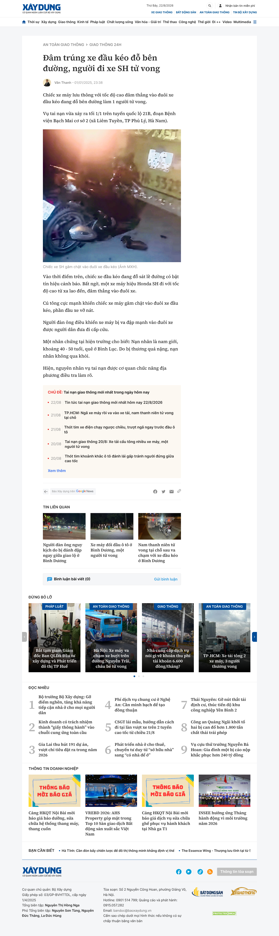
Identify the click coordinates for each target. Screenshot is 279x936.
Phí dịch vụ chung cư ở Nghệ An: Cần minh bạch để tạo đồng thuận (142, 705)
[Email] (171, 491)
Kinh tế (83, 22)
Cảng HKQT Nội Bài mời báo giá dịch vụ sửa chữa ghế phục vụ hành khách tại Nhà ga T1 (166, 820)
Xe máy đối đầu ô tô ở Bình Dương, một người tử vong (111, 550)
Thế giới (204, 22)
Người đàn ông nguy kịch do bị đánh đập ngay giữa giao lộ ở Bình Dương (62, 552)
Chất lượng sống (120, 22)
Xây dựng (48, 22)
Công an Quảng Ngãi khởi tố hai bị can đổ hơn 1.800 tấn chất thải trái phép (218, 727)
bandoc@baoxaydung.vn (132, 910)
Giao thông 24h (105, 45)
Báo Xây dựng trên (63, 491)
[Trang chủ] (24, 22)
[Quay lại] (46, 491)
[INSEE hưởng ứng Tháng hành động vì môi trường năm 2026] (225, 791)
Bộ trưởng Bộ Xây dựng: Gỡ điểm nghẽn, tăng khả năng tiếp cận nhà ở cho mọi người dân (67, 704)
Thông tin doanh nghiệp (53, 769)
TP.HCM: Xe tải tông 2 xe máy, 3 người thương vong (224, 661)
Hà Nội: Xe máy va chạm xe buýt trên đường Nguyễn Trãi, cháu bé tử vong (111, 658)
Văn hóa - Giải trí (148, 22)
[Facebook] (155, 491)
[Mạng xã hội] (200, 871)
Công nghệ (187, 22)
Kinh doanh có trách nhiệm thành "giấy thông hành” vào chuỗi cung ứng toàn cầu (66, 727)
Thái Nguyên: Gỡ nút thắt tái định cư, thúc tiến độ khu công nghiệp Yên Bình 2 (218, 705)
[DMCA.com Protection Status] (224, 913)
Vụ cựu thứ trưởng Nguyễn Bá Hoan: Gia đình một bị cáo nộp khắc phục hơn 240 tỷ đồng (220, 750)
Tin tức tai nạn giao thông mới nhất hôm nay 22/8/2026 (114, 402)
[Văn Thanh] (47, 83)
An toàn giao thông (214, 12)
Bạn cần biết (41, 851)
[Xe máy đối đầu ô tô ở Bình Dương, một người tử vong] (111, 526)
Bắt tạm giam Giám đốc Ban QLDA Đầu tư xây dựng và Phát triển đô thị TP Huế (54, 658)
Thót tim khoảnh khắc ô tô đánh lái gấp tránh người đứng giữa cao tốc (119, 458)
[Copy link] (179, 491)
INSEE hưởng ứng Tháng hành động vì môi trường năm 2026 (223, 818)
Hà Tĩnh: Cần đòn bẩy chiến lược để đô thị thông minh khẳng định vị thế (118, 851)
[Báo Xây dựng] (41, 8)
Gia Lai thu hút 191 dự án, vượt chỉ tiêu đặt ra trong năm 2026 (68, 750)
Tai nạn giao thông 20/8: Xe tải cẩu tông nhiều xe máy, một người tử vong (116, 444)
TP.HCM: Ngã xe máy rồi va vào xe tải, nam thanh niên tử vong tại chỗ (118, 415)
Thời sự (33, 22)
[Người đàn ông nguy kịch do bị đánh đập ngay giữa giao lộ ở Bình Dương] (64, 526)
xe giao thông (161, 12)
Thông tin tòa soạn (236, 872)
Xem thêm (57, 471)
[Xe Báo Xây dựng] (243, 891)
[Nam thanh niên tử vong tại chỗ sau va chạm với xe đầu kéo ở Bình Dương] (159, 526)
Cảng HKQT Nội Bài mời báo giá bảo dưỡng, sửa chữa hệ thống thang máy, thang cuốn (54, 820)
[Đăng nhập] (220, 6)
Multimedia (242, 22)
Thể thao (170, 22)
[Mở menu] (255, 22)
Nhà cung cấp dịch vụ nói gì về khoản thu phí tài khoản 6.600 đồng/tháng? (167, 658)
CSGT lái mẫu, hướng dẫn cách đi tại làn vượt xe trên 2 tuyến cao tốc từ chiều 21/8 (144, 727)
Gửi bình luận (165, 579)
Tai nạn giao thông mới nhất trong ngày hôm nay (107, 392)
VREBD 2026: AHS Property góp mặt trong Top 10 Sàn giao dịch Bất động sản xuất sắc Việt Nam (109, 823)
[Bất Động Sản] (207, 892)
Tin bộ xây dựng (245, 12)
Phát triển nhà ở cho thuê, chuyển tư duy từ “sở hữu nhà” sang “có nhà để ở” (144, 750)
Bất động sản (186, 12)
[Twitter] (163, 491)
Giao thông (67, 22)
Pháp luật (97, 22)
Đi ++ (216, 22)
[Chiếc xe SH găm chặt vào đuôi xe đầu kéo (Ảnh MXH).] (112, 195)
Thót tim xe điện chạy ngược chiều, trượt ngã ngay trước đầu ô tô (119, 429)
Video (227, 22)
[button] (134, 676)
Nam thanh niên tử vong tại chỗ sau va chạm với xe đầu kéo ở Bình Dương (158, 552)
